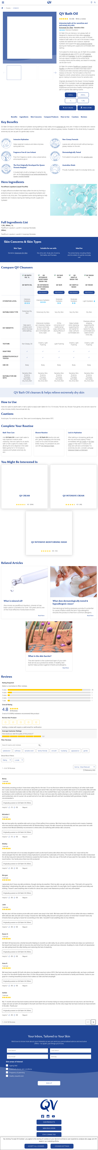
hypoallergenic (87, 56)
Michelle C (5, 814)
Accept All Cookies (36, 1146)
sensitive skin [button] (29, 751)
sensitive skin (88, 157)
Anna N (4, 963)
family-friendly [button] (42, 751)
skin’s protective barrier (84, 44)
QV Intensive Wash (47, 446)
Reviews (84, 117)
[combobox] (86, 767)
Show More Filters (7, 756)
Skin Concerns (36, 117)
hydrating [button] (64, 751)
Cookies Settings (62, 1146)
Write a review (81, 19)
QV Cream (83, 442)
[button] (54, 72)
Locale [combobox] (17, 760)
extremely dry (61, 127)
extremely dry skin (67, 54)
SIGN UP (49, 1083)
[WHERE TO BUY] (92, 2)
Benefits (14, 117)
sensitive (87, 35)
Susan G (5, 934)
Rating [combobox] (5, 760)
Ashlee (4, 992)
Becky (4, 778)
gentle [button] (85, 751)
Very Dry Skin (59, 312)
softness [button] (17, 751)
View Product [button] (43, 292)
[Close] (96, 1139)
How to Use (65, 117)
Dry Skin (89, 312)
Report (24, 807)
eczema (88, 54)
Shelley (4, 844)
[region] (49, 1143)
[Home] (2, 8)
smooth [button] (54, 751)
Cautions (75, 117)
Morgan (5, 875)
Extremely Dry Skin (66, 28)
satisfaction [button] (6, 751)
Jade (4, 904)
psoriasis (72, 56)
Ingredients (24, 117)
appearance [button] (75, 751)
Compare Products (51, 117)
